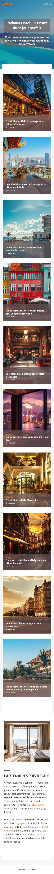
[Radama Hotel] (6, 4)
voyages (20, 823)
